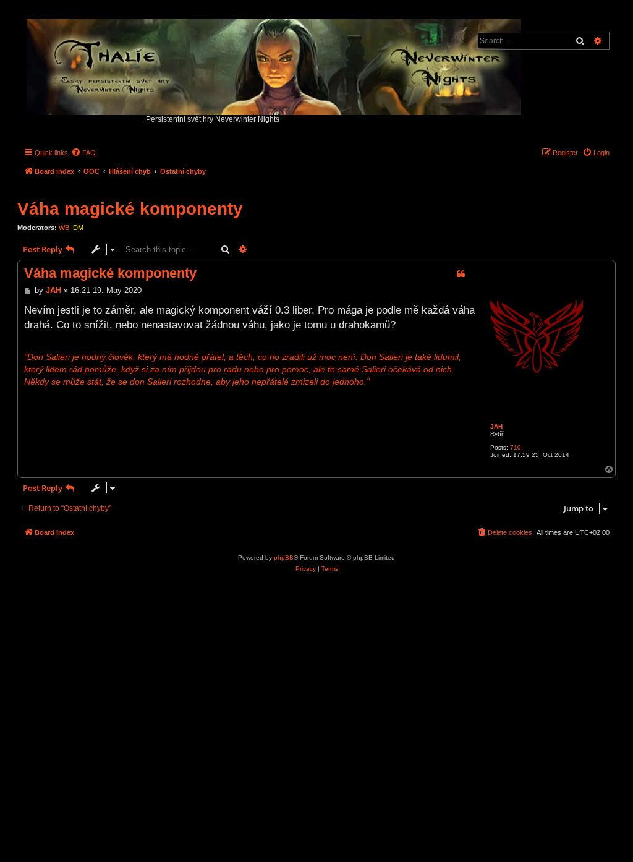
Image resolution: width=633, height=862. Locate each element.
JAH (496, 426)
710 (515, 447)
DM (78, 227)
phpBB (284, 557)
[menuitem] (83, 152)
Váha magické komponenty (130, 208)
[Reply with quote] (460, 274)
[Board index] (274, 64)
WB (64, 227)
